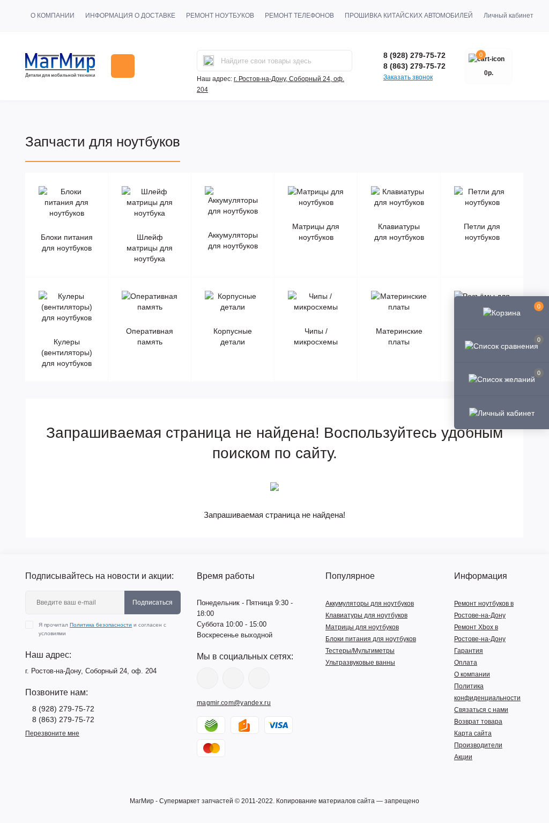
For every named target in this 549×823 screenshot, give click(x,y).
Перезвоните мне (52, 733)
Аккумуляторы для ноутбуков (369, 603)
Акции (463, 757)
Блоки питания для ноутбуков (370, 639)
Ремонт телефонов (299, 15)
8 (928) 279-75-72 (414, 55)
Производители (478, 745)
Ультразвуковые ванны (360, 662)
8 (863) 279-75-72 (414, 66)
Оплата (465, 662)
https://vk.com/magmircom (207, 678)
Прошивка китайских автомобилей (409, 15)
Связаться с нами (481, 710)
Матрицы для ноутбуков (362, 627)
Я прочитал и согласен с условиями (102, 629)
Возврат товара (478, 721)
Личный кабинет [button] (508, 15)
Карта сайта (473, 733)
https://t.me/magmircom (233, 678)
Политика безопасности (101, 625)
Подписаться (152, 602)
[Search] (208, 60)
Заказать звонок (408, 77)
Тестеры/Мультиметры (360, 651)
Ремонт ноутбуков (220, 15)
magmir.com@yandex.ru (234, 703)
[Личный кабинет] (501, 412)
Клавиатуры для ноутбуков (366, 615)
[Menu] (123, 66)
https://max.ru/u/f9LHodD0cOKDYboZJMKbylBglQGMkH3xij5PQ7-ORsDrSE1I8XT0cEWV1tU (259, 678)
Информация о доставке (130, 15)
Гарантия (468, 651)
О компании (53, 15)
